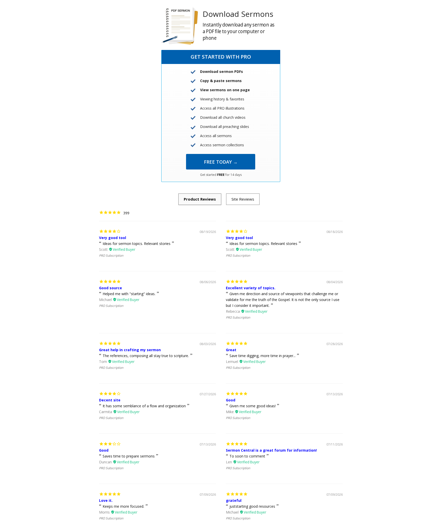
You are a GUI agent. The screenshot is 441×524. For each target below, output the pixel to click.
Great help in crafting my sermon (130, 349)
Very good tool (112, 237)
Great (231, 349)
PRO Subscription (111, 255)
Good (230, 400)
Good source (110, 287)
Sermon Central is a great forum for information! (271, 450)
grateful (233, 500)
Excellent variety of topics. (250, 287)
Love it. (106, 500)
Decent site (109, 400)
